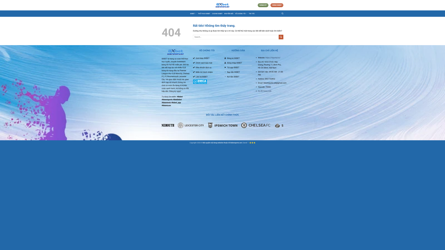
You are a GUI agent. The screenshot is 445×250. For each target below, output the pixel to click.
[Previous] (160, 126)
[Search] (282, 13)
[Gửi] (281, 37)
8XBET (192, 13)
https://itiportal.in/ (272, 58)
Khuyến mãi (229, 13)
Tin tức (252, 13)
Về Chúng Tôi (240, 13)
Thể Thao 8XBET (204, 13)
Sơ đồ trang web (264, 91)
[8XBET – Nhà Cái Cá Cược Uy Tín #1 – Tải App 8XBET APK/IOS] (222, 5)
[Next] (285, 126)
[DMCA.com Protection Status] (200, 81)
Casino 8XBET (217, 13)
